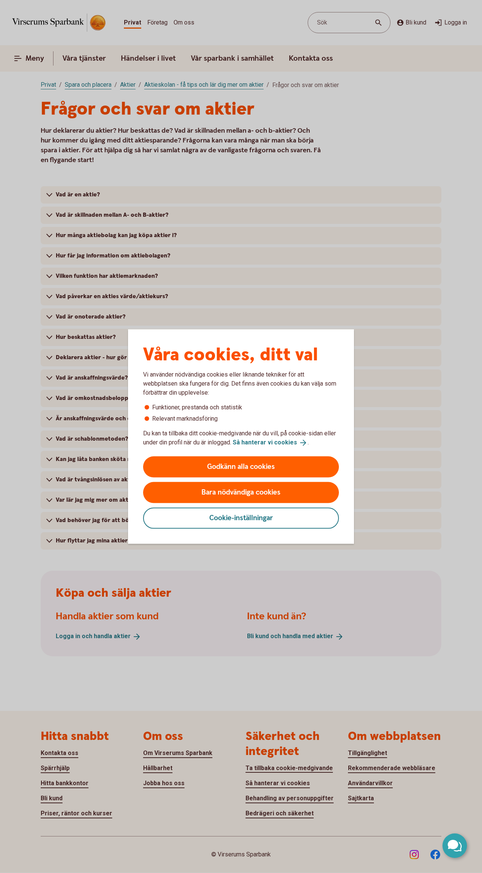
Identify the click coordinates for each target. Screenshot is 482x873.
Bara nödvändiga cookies (241, 492)
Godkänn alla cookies (241, 466)
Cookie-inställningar (241, 517)
